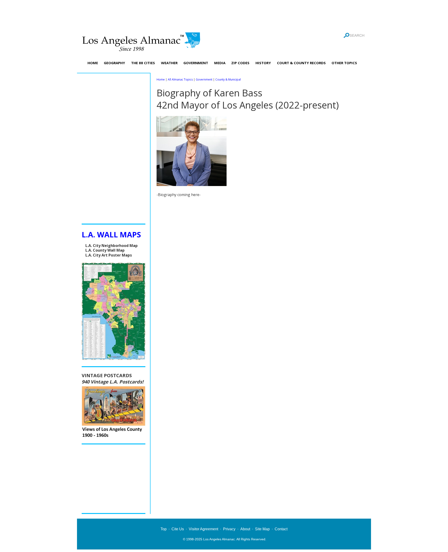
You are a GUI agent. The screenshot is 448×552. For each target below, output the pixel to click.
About (245, 529)
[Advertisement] (224, 15)
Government (204, 79)
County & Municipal (228, 79)
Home (161, 79)
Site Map (262, 529)
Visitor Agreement (203, 529)
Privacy (229, 529)
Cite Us (178, 529)
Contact (281, 529)
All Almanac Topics (180, 79)
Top (164, 529)
